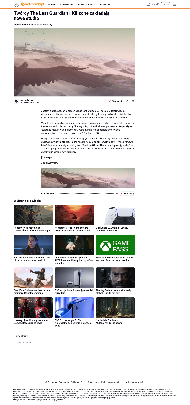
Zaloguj (166, 4)
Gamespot (47, 157)
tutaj (61, 400)
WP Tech (52, 4)
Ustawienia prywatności (133, 382)
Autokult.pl (106, 4)
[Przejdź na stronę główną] (16, 6)
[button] (155, 4)
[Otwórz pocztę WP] (148, 4)
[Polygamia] (34, 4)
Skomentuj (117, 101)
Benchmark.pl (66, 4)
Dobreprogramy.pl (87, 4)
